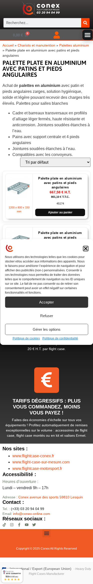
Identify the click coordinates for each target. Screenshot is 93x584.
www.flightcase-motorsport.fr (37, 468)
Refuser (46, 316)
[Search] (85, 22)
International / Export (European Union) (40, 569)
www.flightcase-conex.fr (33, 456)
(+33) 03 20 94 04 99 (23, 509)
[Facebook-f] (19, 525)
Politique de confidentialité (60, 338)
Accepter (46, 302)
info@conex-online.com (31, 514)
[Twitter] (34, 525)
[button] (85, 248)
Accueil (8, 45)
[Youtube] (27, 525)
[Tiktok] (4, 525)
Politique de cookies (26, 338)
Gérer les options (47, 329)
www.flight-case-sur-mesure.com (41, 462)
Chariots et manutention (36, 45)
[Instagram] (12, 525)
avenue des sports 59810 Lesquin (50, 497)
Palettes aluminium (74, 45)
